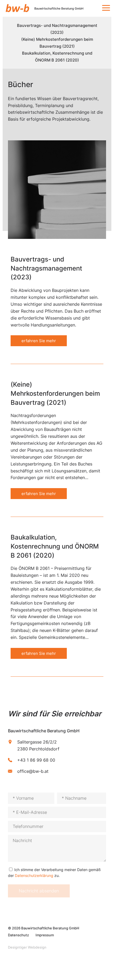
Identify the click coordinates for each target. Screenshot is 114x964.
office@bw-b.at (33, 771)
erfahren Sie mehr (38, 340)
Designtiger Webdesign (27, 947)
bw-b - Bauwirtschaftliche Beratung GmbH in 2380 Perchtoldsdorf (48, 8)
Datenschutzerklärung (34, 875)
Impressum (45, 935)
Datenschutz (18, 935)
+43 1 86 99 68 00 (36, 760)
